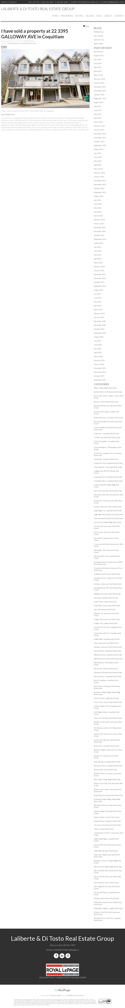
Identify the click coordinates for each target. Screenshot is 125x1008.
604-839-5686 (62, 2)
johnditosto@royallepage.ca (67, 950)
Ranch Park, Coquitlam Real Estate (106, 746)
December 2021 (100, 274)
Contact (119, 16)
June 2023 (98, 204)
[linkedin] (62, 956)
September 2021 (100, 286)
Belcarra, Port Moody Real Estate (106, 402)
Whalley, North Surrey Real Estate (106, 898)
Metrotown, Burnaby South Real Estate (108, 659)
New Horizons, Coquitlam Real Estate (107, 676)
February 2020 (99, 360)
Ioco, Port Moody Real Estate (104, 609)
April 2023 (98, 212)
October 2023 (99, 188)
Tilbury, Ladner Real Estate (104, 829)
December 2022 (100, 227)
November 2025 (100, 91)
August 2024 (98, 149)
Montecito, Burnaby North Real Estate (108, 672)
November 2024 (100, 138)
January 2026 (99, 83)
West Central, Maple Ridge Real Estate (108, 867)
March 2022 (98, 263)
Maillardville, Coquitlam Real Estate (107, 639)
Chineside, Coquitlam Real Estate (106, 459)
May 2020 (97, 349)
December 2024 (100, 134)
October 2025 (99, 95)
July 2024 (97, 153)
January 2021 (99, 317)
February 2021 (99, 313)
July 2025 (97, 106)
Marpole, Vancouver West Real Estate (108, 647)
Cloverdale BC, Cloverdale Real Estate (108, 467)
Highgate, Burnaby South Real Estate (107, 594)
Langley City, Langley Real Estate (106, 623)
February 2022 (99, 266)
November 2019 (100, 372)
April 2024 (98, 165)
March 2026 (98, 75)
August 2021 (98, 290)
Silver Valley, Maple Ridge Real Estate (107, 779)
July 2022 (97, 247)
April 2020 (98, 352)
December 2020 (100, 321)
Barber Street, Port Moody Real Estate (108, 392)
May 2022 (97, 255)
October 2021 (99, 282)
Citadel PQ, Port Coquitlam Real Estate (108, 463)
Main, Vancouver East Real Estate (106, 643)
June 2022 (98, 251)
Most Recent (98, 52)
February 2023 (99, 220)
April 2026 (98, 71)
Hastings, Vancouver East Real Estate (107, 584)
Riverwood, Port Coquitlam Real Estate (108, 766)
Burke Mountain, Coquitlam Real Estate (22, 43)
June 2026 (98, 63)
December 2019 (100, 368)
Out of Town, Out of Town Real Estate (108, 702)
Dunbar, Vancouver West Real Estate (107, 507)
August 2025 (98, 102)
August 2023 (98, 196)
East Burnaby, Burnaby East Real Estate (108, 518)
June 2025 (98, 110)
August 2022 (98, 243)
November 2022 (100, 231)
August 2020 (98, 337)
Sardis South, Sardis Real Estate (105, 770)
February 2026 (99, 79)
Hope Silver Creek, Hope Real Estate (107, 606)
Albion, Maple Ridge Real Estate (105, 388)
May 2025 (97, 114)
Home (55, 16)
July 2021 (97, 294)
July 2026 (97, 59)
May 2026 (97, 67)
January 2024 (99, 177)
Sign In (4, 2)
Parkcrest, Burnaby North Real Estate (108, 718)
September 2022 (100, 239)
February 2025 (99, 126)
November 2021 (100, 278)
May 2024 (97, 161)
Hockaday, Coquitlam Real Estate (106, 598)
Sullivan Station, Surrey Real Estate (107, 817)
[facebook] (57, 956)
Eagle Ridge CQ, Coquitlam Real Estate (108, 510)
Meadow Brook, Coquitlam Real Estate (108, 655)
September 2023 (100, 192)
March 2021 (98, 309)
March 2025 (98, 122)
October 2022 (99, 235)
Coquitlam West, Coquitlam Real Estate (108, 481)
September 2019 (100, 380)
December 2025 (100, 87)
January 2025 (99, 130)
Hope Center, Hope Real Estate (105, 602)
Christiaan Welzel (55, 995)
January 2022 (99, 270)
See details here (8, 114)
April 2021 (98, 306)
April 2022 (98, 259)
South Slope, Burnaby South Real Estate (108, 795)
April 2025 (98, 118)
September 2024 (100, 145)
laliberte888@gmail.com (112, 2)
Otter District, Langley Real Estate (106, 698)
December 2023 (100, 181)
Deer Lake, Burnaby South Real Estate (108, 491)
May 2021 (97, 302)
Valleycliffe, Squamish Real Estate (106, 851)
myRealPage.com (62, 990)
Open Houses (99, 40)
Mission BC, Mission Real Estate (106, 669)
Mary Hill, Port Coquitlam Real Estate (107, 651)
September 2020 (100, 333)
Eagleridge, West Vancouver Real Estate (108, 514)
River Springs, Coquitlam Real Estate (107, 762)
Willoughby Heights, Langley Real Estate (108, 908)
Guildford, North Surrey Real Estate (107, 574)
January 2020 (99, 364)
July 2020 (97, 341)
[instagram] (68, 956)
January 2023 (99, 224)
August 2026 (98, 55)
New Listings (98, 36)
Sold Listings (98, 43)
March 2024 (98, 169)
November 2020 (100, 325)
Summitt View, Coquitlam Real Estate (107, 821)
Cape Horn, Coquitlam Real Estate (106, 433)
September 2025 (100, 98)
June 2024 (98, 157)
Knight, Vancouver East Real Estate (107, 619)
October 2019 (99, 376)
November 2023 (100, 184)
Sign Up (13, 2)
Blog (99, 16)
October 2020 (99, 329)
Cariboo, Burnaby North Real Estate (107, 437)
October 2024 (99, 141)
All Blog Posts (99, 32)
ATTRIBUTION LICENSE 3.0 (75, 995)
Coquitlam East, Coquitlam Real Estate (108, 477)
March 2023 (98, 216)
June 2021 (98, 298)
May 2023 (97, 208)
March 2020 (98, 356)
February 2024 (99, 173)
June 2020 (98, 345)
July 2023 (97, 200)
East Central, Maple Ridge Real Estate (107, 522)
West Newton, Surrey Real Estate (106, 882)
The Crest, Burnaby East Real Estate (107, 825)
